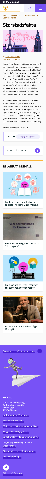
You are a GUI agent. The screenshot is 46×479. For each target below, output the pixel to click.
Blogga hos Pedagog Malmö (16, 431)
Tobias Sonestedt (12, 57)
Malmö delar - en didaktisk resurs (19, 451)
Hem (5, 15)
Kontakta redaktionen (13, 420)
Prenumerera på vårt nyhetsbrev (19, 351)
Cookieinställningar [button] (12, 456)
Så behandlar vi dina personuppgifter (21, 437)
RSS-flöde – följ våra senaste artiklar (20, 426)
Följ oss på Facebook (13, 473)
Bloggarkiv (15, 15)
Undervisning (29, 15)
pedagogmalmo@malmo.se (16, 415)
